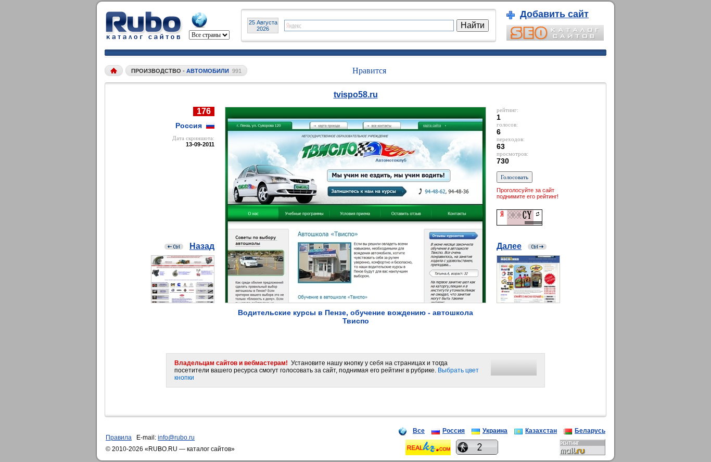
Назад (201, 246)
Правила (119, 437)
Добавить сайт (554, 14)
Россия (453, 430)
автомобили (207, 71)
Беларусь (590, 430)
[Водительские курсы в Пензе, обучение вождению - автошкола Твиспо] (355, 300)
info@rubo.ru (176, 437)
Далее (509, 246)
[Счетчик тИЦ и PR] (519, 222)
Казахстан (541, 430)
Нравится (369, 70)
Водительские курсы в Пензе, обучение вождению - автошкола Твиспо (355, 316)
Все (419, 430)
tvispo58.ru (356, 94)
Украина (495, 430)
